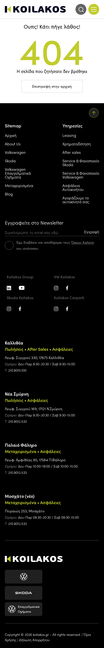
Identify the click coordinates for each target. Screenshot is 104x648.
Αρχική (10, 135)
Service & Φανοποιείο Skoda (80, 162)
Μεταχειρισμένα (19, 185)
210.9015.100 (17, 370)
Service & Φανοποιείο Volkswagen (80, 175)
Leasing (69, 135)
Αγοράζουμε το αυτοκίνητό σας (75, 199)
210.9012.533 (17, 421)
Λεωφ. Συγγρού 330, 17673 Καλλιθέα (34, 357)
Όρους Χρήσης (82, 242)
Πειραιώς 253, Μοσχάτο (25, 510)
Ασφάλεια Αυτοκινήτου (73, 187)
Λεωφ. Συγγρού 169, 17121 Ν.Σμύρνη (33, 408)
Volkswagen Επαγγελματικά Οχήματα (18, 173)
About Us (13, 144)
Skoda (10, 161)
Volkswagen (15, 152)
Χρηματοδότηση (76, 144)
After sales (71, 152)
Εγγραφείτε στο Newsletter (34, 222)
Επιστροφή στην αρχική (52, 86)
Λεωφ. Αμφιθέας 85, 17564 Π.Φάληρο (35, 459)
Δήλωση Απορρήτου (34, 639)
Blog (9, 194)
